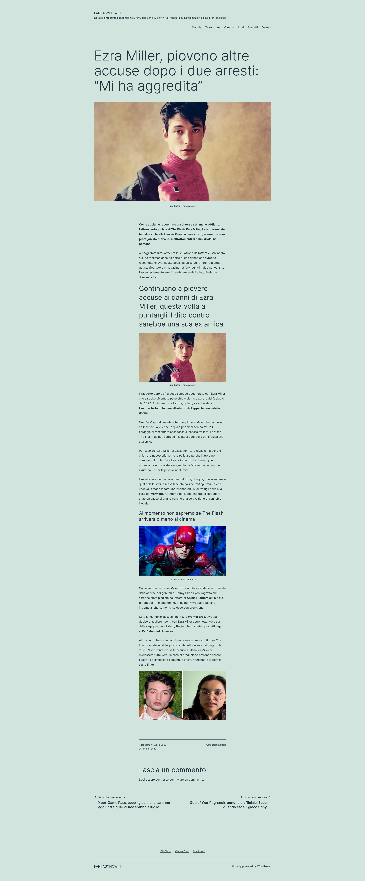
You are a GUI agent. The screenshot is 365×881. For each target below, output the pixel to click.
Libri (241, 27)
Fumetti (253, 27)
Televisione (213, 27)
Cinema (229, 27)
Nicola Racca (149, 748)
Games (266, 27)
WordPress (263, 866)
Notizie (196, 27)
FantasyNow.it (107, 13)
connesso (162, 779)
